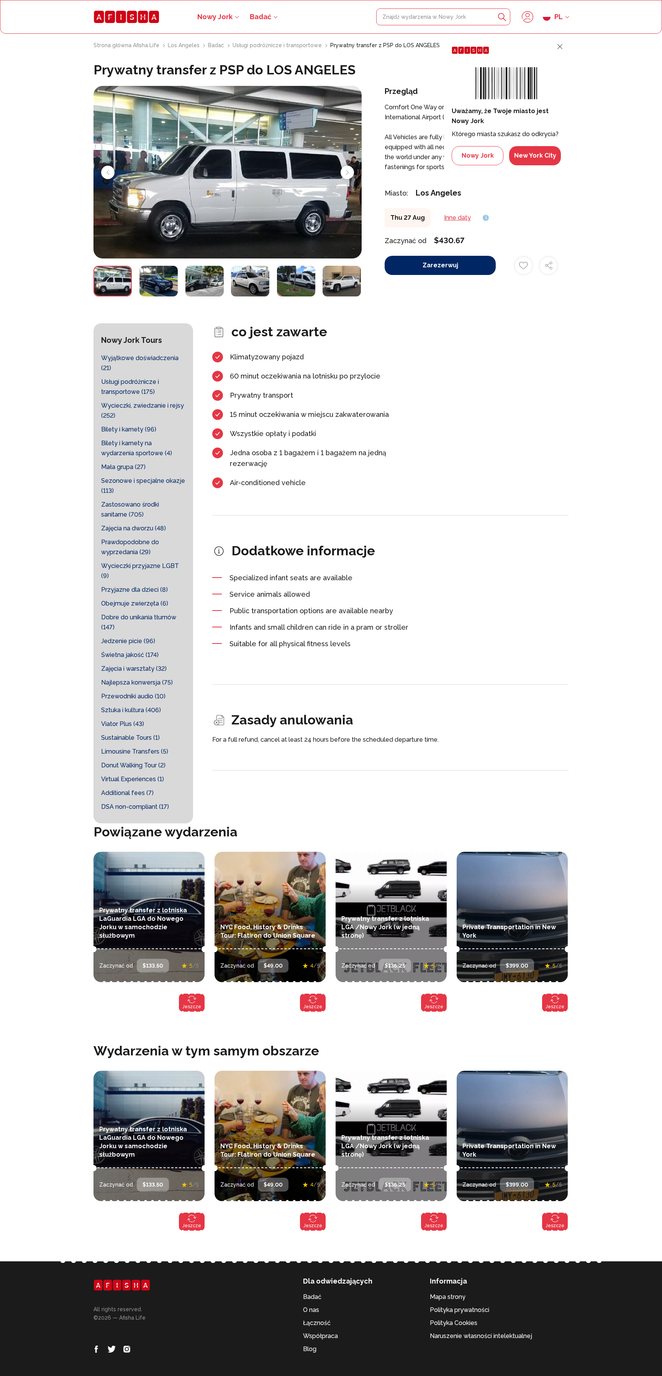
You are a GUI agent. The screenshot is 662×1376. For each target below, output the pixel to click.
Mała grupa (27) (123, 467)
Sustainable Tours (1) (130, 737)
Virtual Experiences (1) (132, 779)
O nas (311, 1309)
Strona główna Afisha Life (127, 45)
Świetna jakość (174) (130, 654)
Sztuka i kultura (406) (131, 710)
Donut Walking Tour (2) (133, 765)
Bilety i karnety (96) (128, 429)
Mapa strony (447, 1296)
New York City (535, 155)
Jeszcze (191, 1006)
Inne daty (457, 217)
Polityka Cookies (453, 1323)
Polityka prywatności (459, 1309)
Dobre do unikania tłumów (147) (138, 622)
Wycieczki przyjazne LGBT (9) (140, 570)
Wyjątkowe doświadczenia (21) (140, 363)
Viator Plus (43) (122, 724)
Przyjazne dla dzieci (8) (134, 589)
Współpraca (320, 1336)
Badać (260, 17)
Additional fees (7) (127, 793)
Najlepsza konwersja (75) (137, 682)
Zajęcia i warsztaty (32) (134, 668)
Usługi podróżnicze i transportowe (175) (130, 386)
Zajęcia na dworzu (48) (133, 528)
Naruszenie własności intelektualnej (481, 1336)
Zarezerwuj (440, 265)
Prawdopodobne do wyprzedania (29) (130, 547)
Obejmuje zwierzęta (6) (134, 603)
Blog (309, 1349)
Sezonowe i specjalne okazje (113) (143, 485)
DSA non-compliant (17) (135, 806)
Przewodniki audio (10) (133, 696)
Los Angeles (184, 45)
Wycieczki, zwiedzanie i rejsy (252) (142, 410)
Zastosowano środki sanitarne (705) (130, 509)
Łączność (317, 1323)
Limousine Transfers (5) (134, 751)
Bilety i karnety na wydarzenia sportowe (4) (136, 448)
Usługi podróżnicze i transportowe (278, 45)
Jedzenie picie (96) (128, 641)
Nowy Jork (478, 155)
